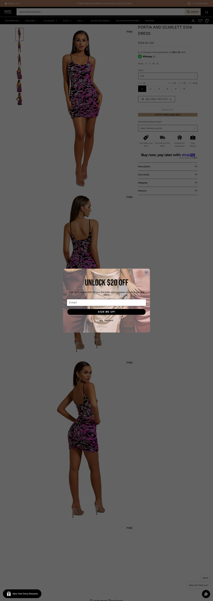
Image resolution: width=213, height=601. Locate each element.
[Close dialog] (146, 272)
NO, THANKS (106, 321)
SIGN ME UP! (106, 312)
